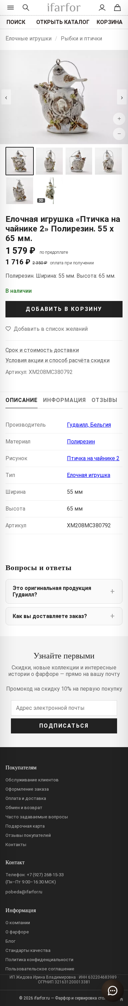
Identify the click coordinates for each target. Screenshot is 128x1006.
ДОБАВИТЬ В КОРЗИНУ (64, 309)
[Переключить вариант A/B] (121, 999)
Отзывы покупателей (28, 835)
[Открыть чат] (112, 990)
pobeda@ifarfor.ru (23, 891)
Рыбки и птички (81, 38)
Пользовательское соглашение (39, 968)
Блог (10, 941)
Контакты (15, 844)
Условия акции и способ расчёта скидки (57, 360)
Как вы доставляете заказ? (50, 616)
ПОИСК (15, 22)
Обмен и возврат (23, 807)
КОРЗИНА (110, 22)
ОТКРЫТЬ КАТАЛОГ (62, 22)
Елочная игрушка (88, 475)
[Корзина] (117, 7)
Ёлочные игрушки (28, 38)
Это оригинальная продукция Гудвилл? (52, 591)
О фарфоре (17, 931)
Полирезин (81, 441)
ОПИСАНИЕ (21, 400)
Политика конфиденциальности (39, 959)
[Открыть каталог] (10, 7)
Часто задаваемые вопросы (36, 816)
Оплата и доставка (25, 798)
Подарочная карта (25, 826)
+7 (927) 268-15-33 (45, 874)
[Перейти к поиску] (26, 7)
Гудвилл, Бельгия (89, 425)
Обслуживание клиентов (32, 779)
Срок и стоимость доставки (42, 350)
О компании (17, 922)
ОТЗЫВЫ (104, 400)
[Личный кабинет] (102, 7)
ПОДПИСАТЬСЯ (64, 725)
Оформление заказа (27, 789)
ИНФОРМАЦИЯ (64, 400)
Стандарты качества (28, 950)
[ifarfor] (64, 7)
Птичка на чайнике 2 (93, 458)
